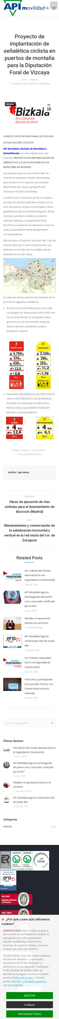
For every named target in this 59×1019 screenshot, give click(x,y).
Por (38, 450)
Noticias (34, 79)
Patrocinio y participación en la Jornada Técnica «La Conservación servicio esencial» (39, 686)
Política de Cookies (23, 977)
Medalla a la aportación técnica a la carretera (37, 620)
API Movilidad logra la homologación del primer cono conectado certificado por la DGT (40, 598)
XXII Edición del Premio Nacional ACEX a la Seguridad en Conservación (40, 575)
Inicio (24, 79)
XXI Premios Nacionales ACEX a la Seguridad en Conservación (38, 662)
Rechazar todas (29, 1014)
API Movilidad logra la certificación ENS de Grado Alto (40, 641)
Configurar (29, 1004)
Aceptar (29, 995)
